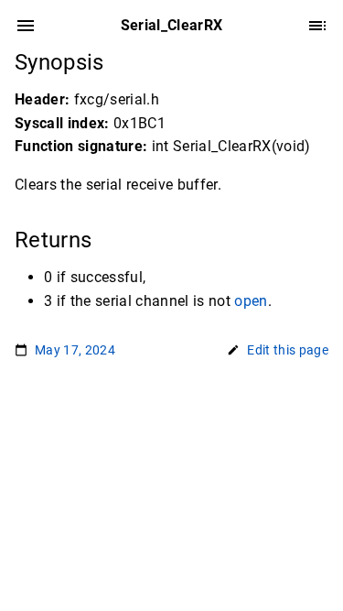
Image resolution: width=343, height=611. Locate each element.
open (250, 301)
